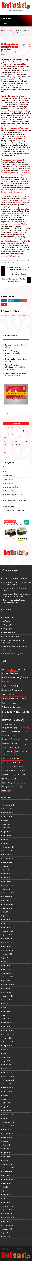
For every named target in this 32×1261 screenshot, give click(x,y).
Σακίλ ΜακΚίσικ (9, 778)
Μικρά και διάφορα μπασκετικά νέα (15, 646)
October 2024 (7, 855)
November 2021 (8, 988)
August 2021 (7, 1000)
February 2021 (8, 1023)
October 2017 (7, 1176)
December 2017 (8, 1168)
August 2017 (7, 1183)
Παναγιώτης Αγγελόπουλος (13, 774)
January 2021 (7, 1027)
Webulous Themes (6, 1250)
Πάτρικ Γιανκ (22, 770)
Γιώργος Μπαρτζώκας (8, 262)
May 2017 (6, 1195)
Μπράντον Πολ (5, 754)
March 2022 (7, 973)
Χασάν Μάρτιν (20, 787)
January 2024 (7, 889)
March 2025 (7, 836)
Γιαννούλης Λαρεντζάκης (12, 703)
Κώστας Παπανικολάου (14, 739)
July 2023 (6, 912)
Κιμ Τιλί (13, 735)
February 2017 (8, 1206)
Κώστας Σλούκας (9, 743)
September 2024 (8, 858)
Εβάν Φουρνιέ (23, 728)
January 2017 (7, 1210)
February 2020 (8, 1069)
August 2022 (7, 954)
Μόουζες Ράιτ (14, 754)
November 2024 (8, 851)
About (4, 23)
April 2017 (6, 1198)
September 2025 (8, 813)
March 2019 (7, 1111)
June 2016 (6, 1237)
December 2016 (8, 1214)
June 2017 (6, 1191)
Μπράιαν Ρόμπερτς (22, 751)
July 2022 (6, 958)
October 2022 (7, 946)
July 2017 (6, 1187)
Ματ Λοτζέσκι (15, 748)
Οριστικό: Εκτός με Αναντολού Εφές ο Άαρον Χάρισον (15, 279)
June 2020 (6, 1053)
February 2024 (8, 885)
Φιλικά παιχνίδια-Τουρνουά (14, 510)
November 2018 (8, 1126)
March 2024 (7, 881)
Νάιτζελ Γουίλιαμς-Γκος (11, 758)
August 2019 (7, 1091)
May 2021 (6, 1011)
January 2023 (7, 935)
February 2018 (8, 1160)
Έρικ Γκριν (14, 673)
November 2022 (8, 942)
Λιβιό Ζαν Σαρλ (22, 744)
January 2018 (7, 1164)
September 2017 (8, 1179)
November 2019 (8, 1080)
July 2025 (6, 820)
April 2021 (6, 1015)
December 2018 (8, 1122)
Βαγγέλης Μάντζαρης (10, 685)
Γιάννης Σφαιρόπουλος (14, 698)
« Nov (5, 453)
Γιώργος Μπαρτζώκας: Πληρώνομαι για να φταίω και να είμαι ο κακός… (16, 367)
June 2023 (6, 916)
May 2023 (6, 920)
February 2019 (8, 1114)
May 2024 (6, 874)
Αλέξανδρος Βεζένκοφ (15, 677)
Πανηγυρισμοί (10, 507)
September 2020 (8, 1042)
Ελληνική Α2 (9, 483)
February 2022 (8, 977)
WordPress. (11, 1248)
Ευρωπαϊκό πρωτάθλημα (13, 491)
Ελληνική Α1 (9, 479)
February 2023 (8, 931)
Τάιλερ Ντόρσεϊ (8, 783)
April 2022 (6, 969)
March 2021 (7, 1019)
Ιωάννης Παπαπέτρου (19, 731)
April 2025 (6, 832)
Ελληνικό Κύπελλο (11, 487)
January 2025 (7, 843)
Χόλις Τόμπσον (6, 790)
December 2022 (8, 939)
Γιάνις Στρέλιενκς (8, 694)
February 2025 (8, 839)
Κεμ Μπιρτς (5, 735)
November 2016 (8, 1218)
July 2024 (6, 866)
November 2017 (8, 1172)
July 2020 (6, 1049)
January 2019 (7, 1118)
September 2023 (8, 904)
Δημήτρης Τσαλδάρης (9, 728)
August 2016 (7, 1229)
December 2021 (8, 985)
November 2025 (8, 805)
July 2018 (6, 1141)
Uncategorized (10, 472)
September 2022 (8, 950)
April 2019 (6, 1107)
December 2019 (8, 1076)
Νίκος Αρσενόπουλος (7, 766)
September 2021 (8, 996)
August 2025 (7, 816)
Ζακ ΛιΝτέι (5, 731)
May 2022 (6, 965)
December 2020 (8, 1030)
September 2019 (8, 1088)
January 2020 (7, 1072)
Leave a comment (8, 260)
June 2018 (6, 1145)
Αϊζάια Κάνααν (7, 682)
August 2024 (7, 862)
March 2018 (7, 1156)
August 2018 (7, 1137)
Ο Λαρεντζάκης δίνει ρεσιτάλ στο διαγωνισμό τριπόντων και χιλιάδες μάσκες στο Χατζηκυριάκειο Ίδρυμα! (16, 270)
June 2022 (6, 962)
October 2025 (7, 809)
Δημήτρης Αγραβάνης (9, 724)
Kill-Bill (4, 669)
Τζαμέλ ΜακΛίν (21, 783)
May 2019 (6, 1103)
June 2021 (6, 1007)
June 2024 (6, 870)
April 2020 (6, 1061)
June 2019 (6, 1099)
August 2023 (7, 908)
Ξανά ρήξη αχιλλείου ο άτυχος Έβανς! (16, 578)
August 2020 (7, 1046)
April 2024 (6, 878)
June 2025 (6, 824)
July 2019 (6, 1095)
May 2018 (6, 1149)
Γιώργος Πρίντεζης (12, 719)
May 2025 (6, 828)
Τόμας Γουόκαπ (7, 787)
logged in (13, 315)
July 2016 (6, 1233)
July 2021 (6, 1004)
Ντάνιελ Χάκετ (18, 767)
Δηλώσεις (8, 30)
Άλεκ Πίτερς (23, 669)
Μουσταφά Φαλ (8, 751)
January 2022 (7, 981)
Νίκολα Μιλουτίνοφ (12, 762)
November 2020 (8, 1034)
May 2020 (6, 1057)
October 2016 (7, 1221)
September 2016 (8, 1225)
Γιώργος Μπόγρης (6, 716)
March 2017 (7, 1202)
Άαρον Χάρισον (11, 669)
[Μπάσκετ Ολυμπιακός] (16, 556)
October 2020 (7, 1038)
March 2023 (7, 927)
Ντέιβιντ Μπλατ (9, 770)
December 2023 (8, 893)
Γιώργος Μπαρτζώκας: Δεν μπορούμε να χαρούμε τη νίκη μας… (15, 353)
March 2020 (7, 1065)
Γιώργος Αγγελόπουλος (12, 707)
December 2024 (8, 847)
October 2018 (7, 1130)
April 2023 (6, 923)
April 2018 (6, 1153)
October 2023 (7, 900)
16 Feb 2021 (7, 52)
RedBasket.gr (7, 18)
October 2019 (7, 1084)
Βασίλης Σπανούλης (13, 690)
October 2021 (7, 992)
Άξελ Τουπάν (5, 673)
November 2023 (8, 897)
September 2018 (8, 1133)
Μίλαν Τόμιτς (5, 747)
